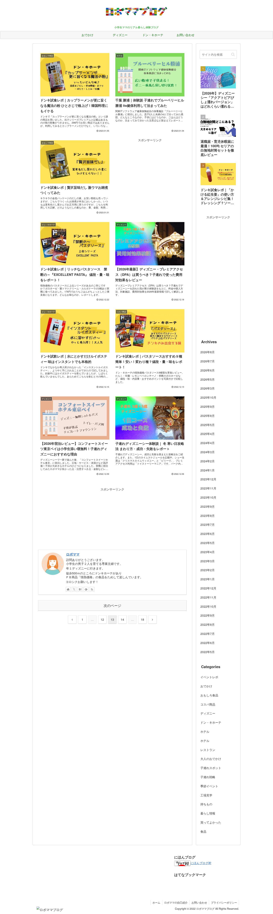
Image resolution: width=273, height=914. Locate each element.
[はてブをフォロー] (80, 589)
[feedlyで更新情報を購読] (86, 589)
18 (142, 619)
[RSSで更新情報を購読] (92, 589)
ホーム (156, 902)
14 (122, 619)
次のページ (112, 605)
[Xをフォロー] (74, 589)
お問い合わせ (199, 902)
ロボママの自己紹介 (176, 902)
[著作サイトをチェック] (68, 589)
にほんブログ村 (201, 863)
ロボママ (72, 554)
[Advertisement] (150, 169)
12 (102, 619)
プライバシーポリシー (224, 902)
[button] (233, 54)
